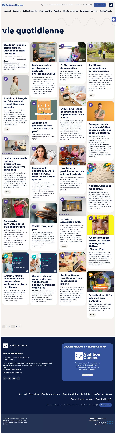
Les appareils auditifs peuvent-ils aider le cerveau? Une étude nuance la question (43, 174)
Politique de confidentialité (12, 372)
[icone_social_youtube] (14, 378)
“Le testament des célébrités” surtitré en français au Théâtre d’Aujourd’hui (99, 244)
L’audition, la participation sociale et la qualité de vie (72, 171)
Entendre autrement (88, 11)
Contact (78, 5)
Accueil (7, 11)
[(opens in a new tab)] (100, 52)
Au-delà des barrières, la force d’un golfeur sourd (14, 224)
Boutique (86, 5)
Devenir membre (87, 375)
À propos (44, 5)
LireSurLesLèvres (70, 11)
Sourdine (17, 11)
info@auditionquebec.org (12, 369)
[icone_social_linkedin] (18, 378)
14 (16, 326)
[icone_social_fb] (5, 378)
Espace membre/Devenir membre (61, 5)
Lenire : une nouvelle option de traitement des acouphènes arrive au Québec (15, 164)
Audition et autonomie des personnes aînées (99, 68)
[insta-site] (9, 378)
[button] (114, 19)
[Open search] (111, 5)
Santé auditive (45, 11)
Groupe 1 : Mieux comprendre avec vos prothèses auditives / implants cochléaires (43, 282)
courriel (45, 363)
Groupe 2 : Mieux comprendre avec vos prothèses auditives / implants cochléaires (15, 282)
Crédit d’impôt (105, 11)
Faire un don (99, 5)
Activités (57, 11)
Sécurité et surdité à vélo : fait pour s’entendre (100, 298)
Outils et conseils (30, 11)
